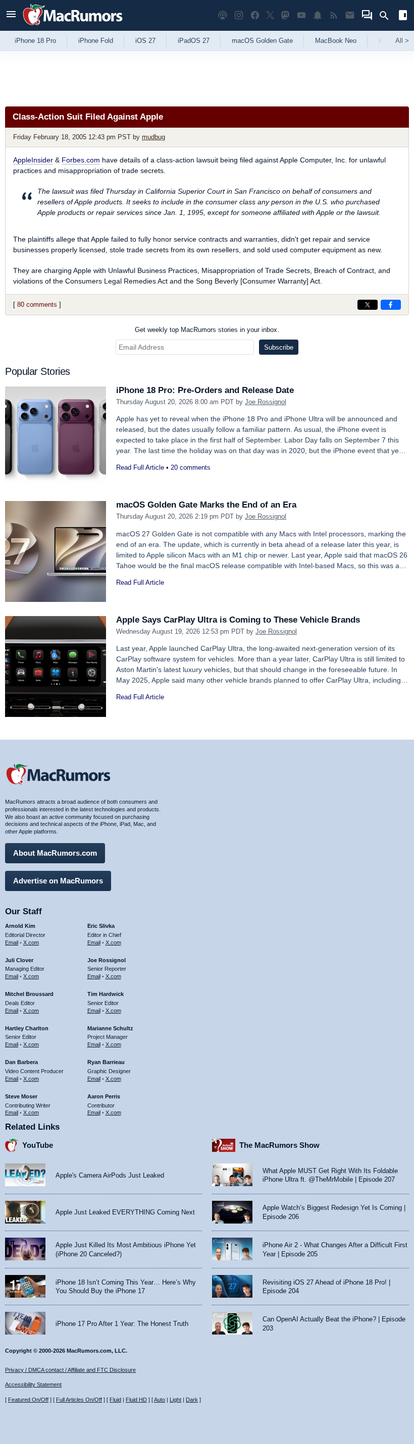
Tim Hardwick (105, 994)
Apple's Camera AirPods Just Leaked (110, 1175)
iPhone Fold (95, 40)
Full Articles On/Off (79, 1400)
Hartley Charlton (26, 1028)
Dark (192, 1400)
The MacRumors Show (279, 1145)
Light (175, 1400)
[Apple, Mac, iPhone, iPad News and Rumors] (72, 26)
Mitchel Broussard (29, 994)
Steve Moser (21, 1096)
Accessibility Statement (33, 1384)
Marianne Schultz (110, 1028)
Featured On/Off (28, 1400)
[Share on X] (367, 305)
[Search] (387, 15)
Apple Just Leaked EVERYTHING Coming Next (125, 1212)
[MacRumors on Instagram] (239, 15)
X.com (31, 942)
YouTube (37, 1145)
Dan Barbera (21, 1062)
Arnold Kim (20, 926)
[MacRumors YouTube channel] (301, 15)
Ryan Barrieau (106, 1062)
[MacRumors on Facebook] (255, 15)
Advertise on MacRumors (58, 880)
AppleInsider (33, 160)
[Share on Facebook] (391, 305)
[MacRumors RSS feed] (334, 15)
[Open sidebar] (403, 16)
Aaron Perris (103, 1096)
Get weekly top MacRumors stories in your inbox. (207, 330)
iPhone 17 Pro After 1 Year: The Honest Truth (122, 1323)
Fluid (115, 1400)
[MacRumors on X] (270, 15)
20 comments (191, 467)
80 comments (37, 304)
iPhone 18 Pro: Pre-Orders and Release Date (205, 390)
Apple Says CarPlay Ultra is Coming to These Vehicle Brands (238, 620)
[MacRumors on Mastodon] (285, 15)
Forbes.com (81, 160)
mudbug (153, 137)
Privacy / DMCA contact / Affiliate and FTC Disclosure (70, 1370)
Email (11, 942)
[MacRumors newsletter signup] (350, 15)
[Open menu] (11, 15)
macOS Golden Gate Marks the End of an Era (206, 505)
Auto (159, 1400)
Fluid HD (136, 1400)
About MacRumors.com (55, 853)
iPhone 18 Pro (35, 40)
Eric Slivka (101, 926)
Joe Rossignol (265, 402)
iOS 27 (145, 40)
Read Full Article (140, 467)
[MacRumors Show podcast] (223, 15)
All (402, 40)
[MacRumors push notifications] (318, 15)
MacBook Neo (335, 40)
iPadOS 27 (194, 40)
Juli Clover (19, 960)
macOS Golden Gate (262, 40)
